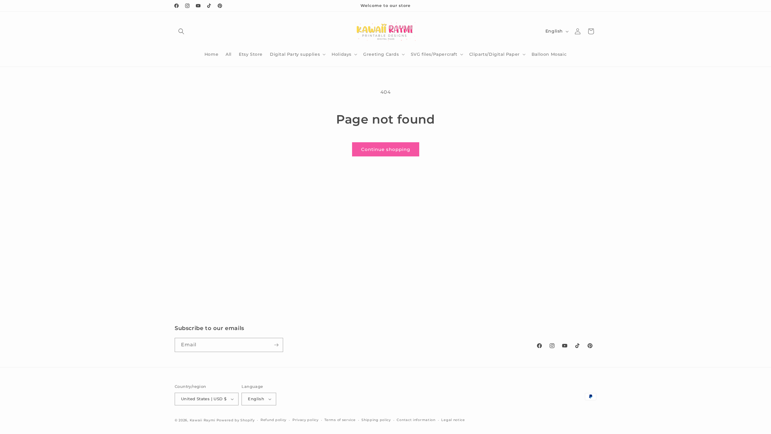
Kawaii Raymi (202, 420)
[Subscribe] (276, 345)
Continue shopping (385, 149)
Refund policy (273, 420)
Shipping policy (376, 420)
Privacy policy (305, 420)
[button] (181, 31)
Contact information (416, 420)
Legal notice (453, 420)
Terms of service (339, 420)
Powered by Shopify (236, 420)
